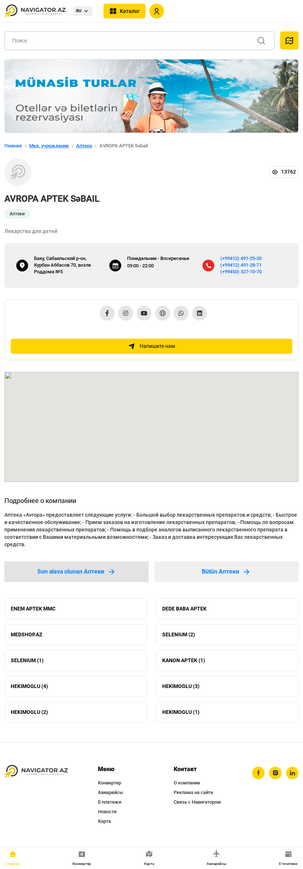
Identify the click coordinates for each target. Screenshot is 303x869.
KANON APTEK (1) (183, 660)
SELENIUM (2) (178, 634)
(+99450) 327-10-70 (241, 271)
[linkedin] (292, 773)
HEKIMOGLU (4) (29, 686)
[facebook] (258, 773)
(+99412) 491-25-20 (241, 258)
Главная (13, 145)
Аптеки (84, 145)
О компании (187, 783)
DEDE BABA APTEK (184, 609)
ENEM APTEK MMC (33, 609)
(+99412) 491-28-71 (241, 265)
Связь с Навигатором (197, 802)
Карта (104, 821)
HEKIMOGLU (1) (181, 712)
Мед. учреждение (49, 145)
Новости (107, 811)
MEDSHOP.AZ (26, 634)
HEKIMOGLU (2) (29, 712)
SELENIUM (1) (27, 660)
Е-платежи (109, 802)
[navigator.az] (36, 772)
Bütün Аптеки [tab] (220, 571)
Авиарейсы (110, 792)
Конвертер (109, 783)
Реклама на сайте (193, 792)
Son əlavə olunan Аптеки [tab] (70, 571)
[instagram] (275, 773)
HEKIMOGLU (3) (181, 686)
